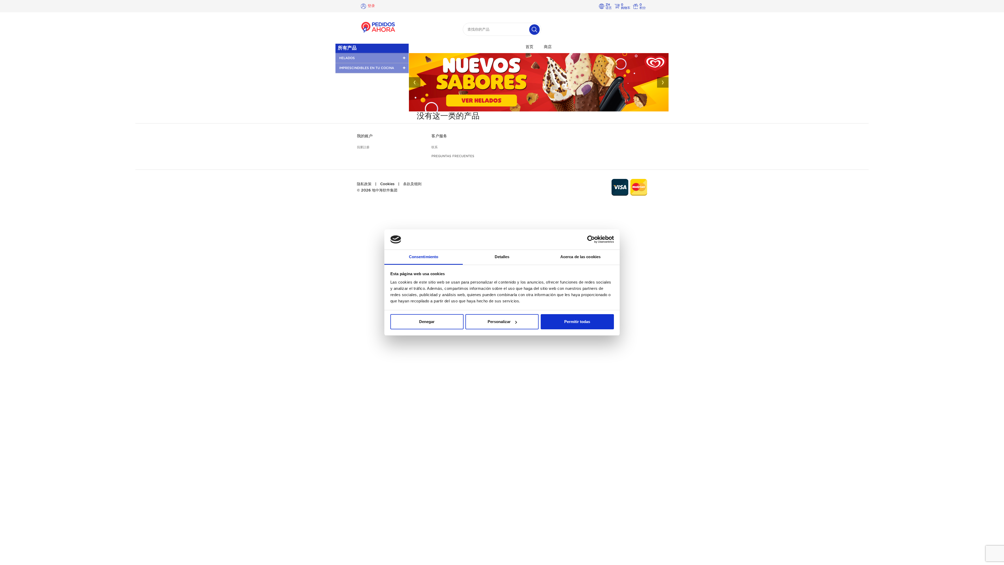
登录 (371, 6)
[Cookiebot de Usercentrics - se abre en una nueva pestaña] (591, 240)
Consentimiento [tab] (423, 257)
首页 (529, 47)
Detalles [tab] (502, 257)
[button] (372, 58)
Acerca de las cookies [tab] (580, 257)
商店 (548, 47)
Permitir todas (577, 321)
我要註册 (363, 147)
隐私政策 (364, 184)
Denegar (427, 321)
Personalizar (499, 321)
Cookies (387, 184)
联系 (434, 147)
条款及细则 (412, 184)
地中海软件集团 (384, 190)
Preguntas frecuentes (452, 156)
